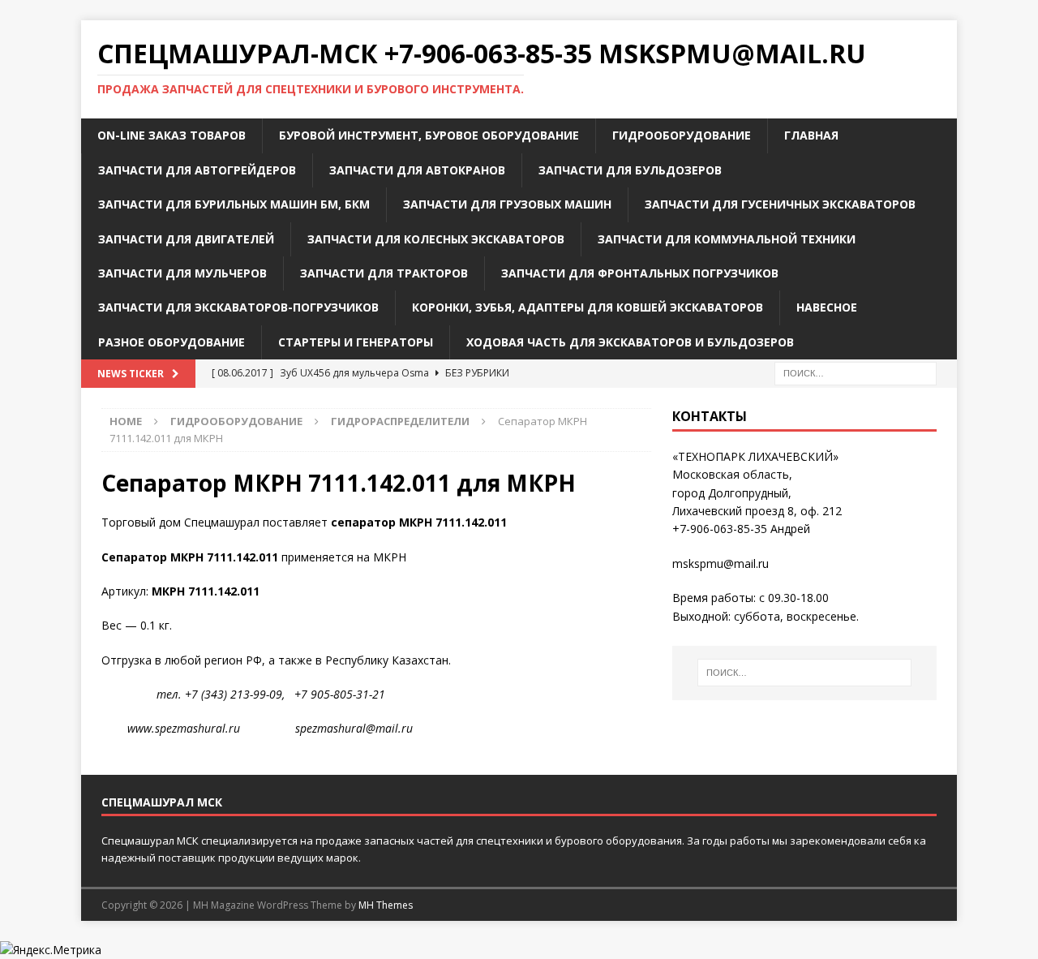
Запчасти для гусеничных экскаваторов (780, 204)
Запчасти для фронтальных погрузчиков (639, 273)
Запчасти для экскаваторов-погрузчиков (238, 307)
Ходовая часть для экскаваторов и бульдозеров (630, 342)
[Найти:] (855, 372)
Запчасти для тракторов (384, 273)
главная (811, 135)
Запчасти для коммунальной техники (727, 239)
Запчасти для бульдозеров (630, 170)
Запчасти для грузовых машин (507, 204)
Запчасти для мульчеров (182, 273)
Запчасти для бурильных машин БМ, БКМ (234, 204)
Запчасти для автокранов (417, 170)
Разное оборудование (171, 342)
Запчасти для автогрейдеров (197, 170)
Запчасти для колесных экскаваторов (435, 239)
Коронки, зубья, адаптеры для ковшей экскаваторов (587, 307)
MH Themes (385, 905)
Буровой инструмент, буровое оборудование (429, 135)
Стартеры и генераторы (355, 342)
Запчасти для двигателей (186, 239)
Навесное (826, 307)
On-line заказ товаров (171, 135)
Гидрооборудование (681, 135)
